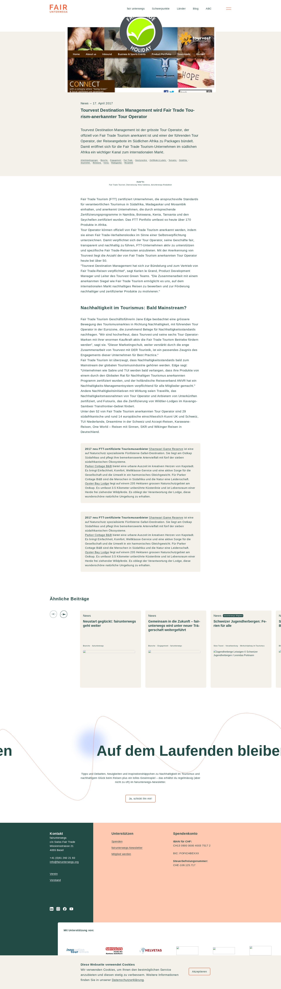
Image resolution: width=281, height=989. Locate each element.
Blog (195, 8)
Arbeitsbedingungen (89, 160)
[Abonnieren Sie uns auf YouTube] (71, 909)
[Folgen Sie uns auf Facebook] (65, 909)
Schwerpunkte (160, 8)
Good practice (141, 160)
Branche (104, 160)
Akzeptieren (199, 971)
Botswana (97, 163)
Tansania (173, 160)
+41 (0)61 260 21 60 (62, 857)
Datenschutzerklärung (128, 980)
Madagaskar (116, 163)
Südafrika (183, 160)
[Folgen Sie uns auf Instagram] (58, 909)
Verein (54, 873)
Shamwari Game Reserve (166, 448)
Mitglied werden (121, 854)
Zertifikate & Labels (158, 160)
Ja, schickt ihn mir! (140, 798)
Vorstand (55, 880)
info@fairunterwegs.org (64, 862)
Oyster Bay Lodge (97, 483)
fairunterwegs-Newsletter (127, 847)
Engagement (115, 160)
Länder (181, 8)
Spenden (117, 841)
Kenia (106, 163)
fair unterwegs (136, 8)
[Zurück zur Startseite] (58, 9)
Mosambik (128, 163)
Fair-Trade (128, 160)
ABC (208, 8)
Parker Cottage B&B (98, 466)
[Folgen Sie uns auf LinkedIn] (51, 909)
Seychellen (86, 163)
